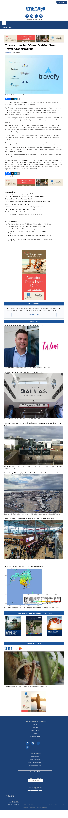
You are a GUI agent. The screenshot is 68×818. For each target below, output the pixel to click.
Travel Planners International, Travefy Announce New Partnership (23, 209)
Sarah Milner (9, 52)
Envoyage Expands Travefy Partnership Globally (19, 199)
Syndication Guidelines (35, 736)
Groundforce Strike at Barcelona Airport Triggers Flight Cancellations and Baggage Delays (29, 232)
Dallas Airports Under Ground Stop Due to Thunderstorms (23, 372)
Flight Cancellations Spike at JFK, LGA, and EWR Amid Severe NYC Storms (29, 224)
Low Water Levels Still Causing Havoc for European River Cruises (26, 226)
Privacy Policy (32, 807)
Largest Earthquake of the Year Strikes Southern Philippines (24, 566)
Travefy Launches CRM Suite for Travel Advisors (19, 212)
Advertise (35, 733)
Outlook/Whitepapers (35, 759)
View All (34, 638)
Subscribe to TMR (34, 314)
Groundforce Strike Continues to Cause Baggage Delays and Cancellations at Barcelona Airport (30, 240)
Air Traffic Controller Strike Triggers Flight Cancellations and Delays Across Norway (29, 236)
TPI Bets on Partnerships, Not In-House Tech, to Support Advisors (24, 207)
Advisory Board (35, 730)
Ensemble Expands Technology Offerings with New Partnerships (23, 194)
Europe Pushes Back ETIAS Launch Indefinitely (21, 229)
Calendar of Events (35, 756)
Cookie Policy (25, 807)
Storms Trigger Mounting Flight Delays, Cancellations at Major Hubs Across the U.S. (31, 473)
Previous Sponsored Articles (34, 762)
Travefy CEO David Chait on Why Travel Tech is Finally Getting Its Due (25, 214)
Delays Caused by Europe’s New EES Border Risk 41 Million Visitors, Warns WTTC (30, 519)
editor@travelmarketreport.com (35, 790)
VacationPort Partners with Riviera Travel (17, 204)
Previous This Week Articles (35, 765)
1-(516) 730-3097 (10, 796)
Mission (35, 724)
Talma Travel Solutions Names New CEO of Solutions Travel (23, 325)
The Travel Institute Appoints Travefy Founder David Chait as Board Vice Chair (27, 201)
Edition (63, 2)
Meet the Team (35, 727)
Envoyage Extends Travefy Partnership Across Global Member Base (24, 196)
